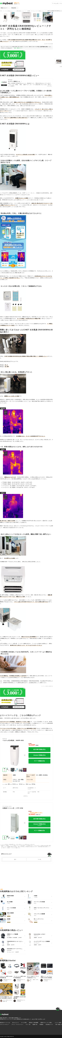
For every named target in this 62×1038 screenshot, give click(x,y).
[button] (25, 755)
